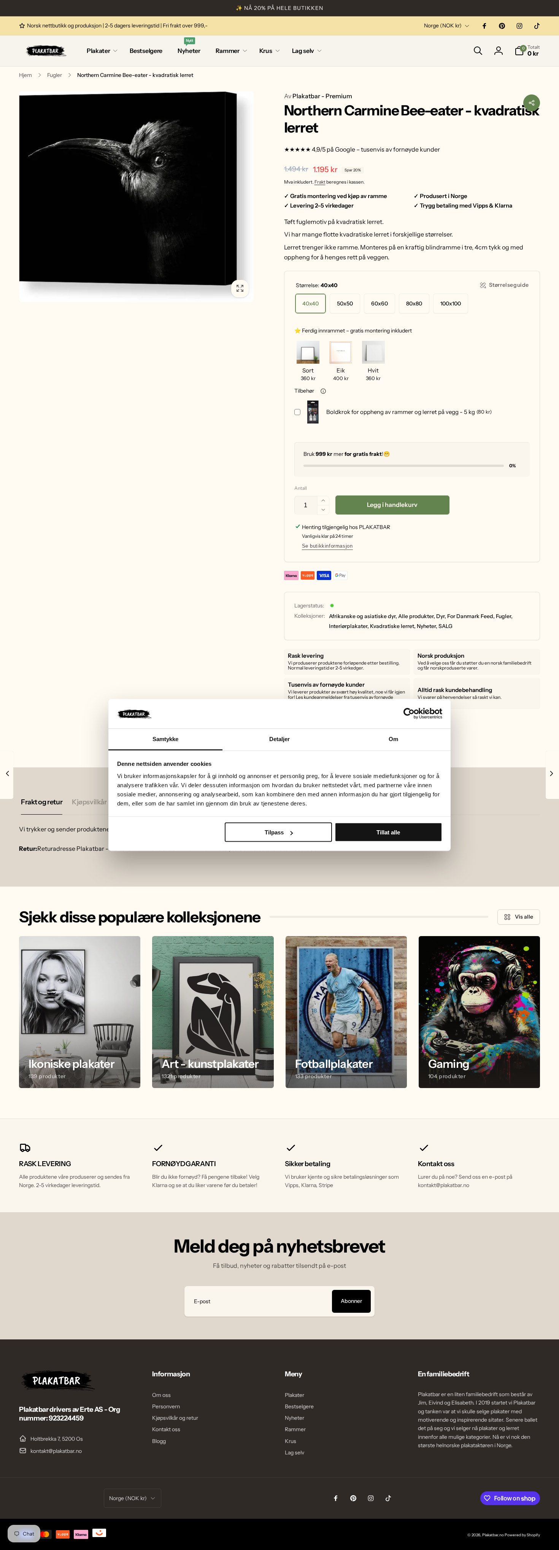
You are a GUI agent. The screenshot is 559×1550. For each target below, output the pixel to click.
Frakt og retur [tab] (41, 802)
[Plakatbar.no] (57, 1389)
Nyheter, (427, 626)
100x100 (450, 303)
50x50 (345, 303)
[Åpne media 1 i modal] (136, 196)
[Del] (531, 102)
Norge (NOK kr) (443, 25)
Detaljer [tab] (279, 738)
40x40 (310, 303)
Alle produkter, (416, 616)
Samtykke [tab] (165, 738)
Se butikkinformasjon (327, 546)
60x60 (379, 303)
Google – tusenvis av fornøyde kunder (387, 149)
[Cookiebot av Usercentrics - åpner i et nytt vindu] (409, 713)
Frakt (320, 182)
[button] (100, 50)
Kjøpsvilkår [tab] (89, 802)
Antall (300, 488)
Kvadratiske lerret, (393, 626)
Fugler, (504, 616)
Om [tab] (393, 738)
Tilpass (274, 832)
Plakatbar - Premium (318, 96)
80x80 (414, 303)
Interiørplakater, (349, 626)
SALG (445, 626)
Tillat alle (388, 832)
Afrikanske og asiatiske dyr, (363, 616)
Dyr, (441, 616)
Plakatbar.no (493, 1534)
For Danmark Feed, (471, 616)
